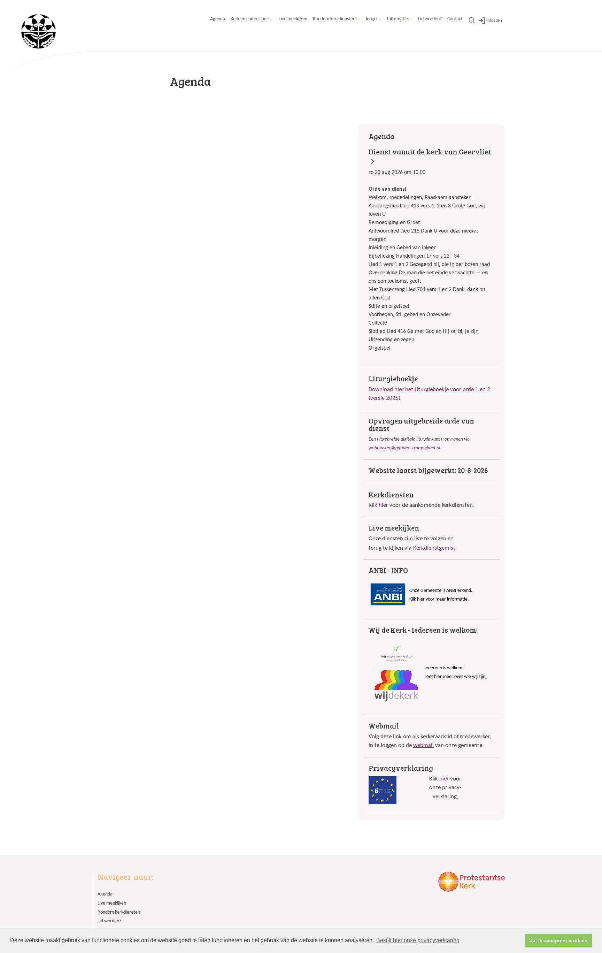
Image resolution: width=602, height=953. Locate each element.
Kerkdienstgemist (434, 548)
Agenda (217, 19)
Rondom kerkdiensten (334, 19)
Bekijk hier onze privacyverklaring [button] (418, 940)
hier (383, 505)
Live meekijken (293, 19)
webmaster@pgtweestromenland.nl (404, 448)
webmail (423, 745)
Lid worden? (430, 19)
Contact (455, 19)
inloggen (494, 20)
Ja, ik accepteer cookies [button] (558, 940)
